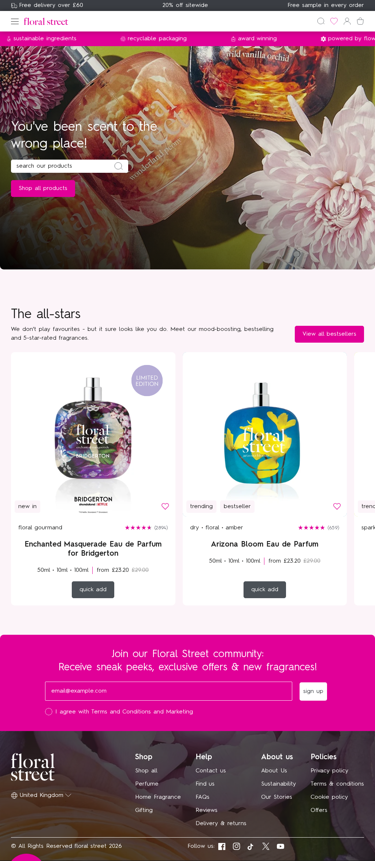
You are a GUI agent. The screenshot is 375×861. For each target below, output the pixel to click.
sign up (259, 482)
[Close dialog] (322, 322)
